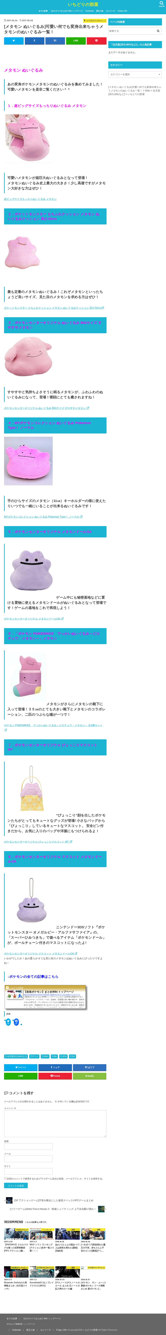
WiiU (46, 1056)
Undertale (89, 11)
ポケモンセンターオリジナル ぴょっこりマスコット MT (36, 841)
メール (7, 1153)
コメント (10, 1108)
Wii (55, 1056)
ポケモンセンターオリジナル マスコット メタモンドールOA (39, 953)
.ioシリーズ (110, 11)
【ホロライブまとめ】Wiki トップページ (66, 11)
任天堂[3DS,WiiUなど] (17, 1056)
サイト (7, 1166)
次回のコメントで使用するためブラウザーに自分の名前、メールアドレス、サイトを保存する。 (55, 1178)
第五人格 (99, 11)
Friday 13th (122, 11)
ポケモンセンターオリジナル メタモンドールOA (32, 618)
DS (73, 1056)
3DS (64, 1056)
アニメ (35, 1056)
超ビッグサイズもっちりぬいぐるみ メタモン (30, 199)
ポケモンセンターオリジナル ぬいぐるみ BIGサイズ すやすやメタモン (45, 408)
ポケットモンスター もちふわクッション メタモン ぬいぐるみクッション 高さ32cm (52, 307)
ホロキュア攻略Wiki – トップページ (21, 1324)
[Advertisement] (55, 52)
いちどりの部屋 (83, 4)
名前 (6, 1141)
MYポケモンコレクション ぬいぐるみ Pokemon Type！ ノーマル (42, 516)
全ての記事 (43, 11)
